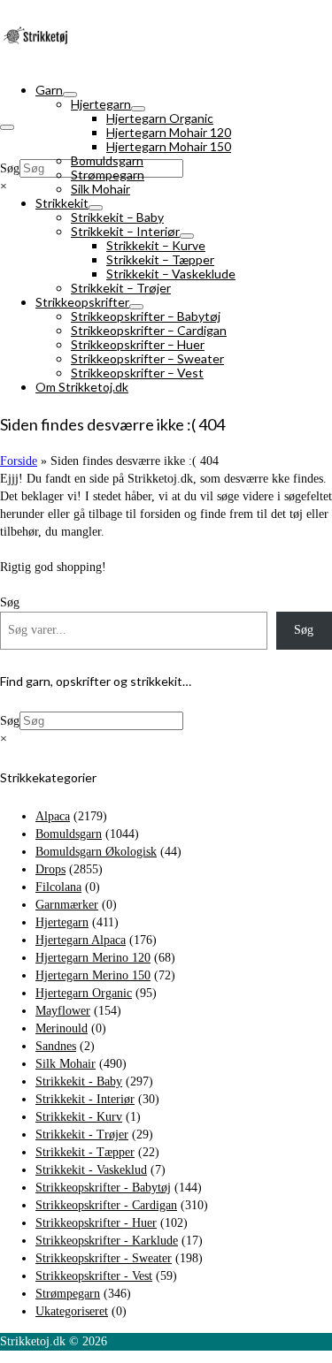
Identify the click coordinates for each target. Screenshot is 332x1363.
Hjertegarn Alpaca (80, 940)
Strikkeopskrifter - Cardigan (106, 1205)
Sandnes (55, 1046)
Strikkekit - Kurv (78, 1116)
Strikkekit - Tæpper (85, 1152)
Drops (50, 869)
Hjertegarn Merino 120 (93, 957)
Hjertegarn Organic (83, 993)
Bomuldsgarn (68, 834)
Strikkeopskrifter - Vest (93, 1276)
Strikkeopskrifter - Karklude (106, 1240)
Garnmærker (66, 904)
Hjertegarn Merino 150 (93, 975)
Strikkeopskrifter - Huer (96, 1223)
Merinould (61, 1028)
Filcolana (58, 887)
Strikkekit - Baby (78, 1081)
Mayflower (62, 1010)
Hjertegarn (62, 922)
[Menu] (7, 127)
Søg (9, 168)
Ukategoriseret (71, 1311)
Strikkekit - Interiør (85, 1099)
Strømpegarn (67, 1293)
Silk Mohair (65, 1063)
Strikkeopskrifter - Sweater (103, 1258)
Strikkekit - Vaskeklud (91, 1169)
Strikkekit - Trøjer (81, 1134)
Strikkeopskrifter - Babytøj (103, 1187)
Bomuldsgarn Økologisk (96, 851)
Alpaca (52, 816)
